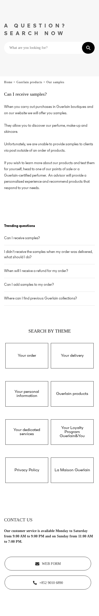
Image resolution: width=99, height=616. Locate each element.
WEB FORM (51, 564)
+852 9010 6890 (51, 583)
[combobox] (43, 48)
